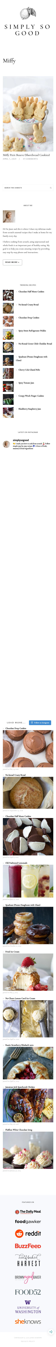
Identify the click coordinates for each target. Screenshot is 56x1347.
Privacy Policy (28, 1341)
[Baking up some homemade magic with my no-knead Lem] (28, 526)
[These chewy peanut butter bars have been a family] (28, 615)
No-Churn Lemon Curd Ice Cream (20, 998)
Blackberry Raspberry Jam (30, 409)
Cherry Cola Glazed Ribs (29, 369)
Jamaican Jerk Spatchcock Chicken (20, 1087)
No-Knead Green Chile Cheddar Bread (35, 343)
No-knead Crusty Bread (29, 304)
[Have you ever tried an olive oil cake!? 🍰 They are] (28, 704)
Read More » (12, 262)
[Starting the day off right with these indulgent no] (28, 556)
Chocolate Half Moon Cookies (31, 291)
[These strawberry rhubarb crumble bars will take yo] (28, 497)
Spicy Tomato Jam (26, 382)
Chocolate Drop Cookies (29, 317)
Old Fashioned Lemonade (16, 863)
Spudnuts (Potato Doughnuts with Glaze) (22, 905)
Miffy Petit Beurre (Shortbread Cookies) (26, 155)
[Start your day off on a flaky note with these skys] (28, 645)
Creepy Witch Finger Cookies (31, 395)
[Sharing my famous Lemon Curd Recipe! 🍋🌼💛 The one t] (28, 674)
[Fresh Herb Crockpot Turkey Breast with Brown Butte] (28, 467)
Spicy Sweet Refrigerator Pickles (32, 330)
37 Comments (30, 159)
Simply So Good (28, 30)
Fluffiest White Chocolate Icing (18, 1129)
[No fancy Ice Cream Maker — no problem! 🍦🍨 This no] (28, 585)
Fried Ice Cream (12, 951)
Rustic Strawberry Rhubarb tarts (19, 1045)
